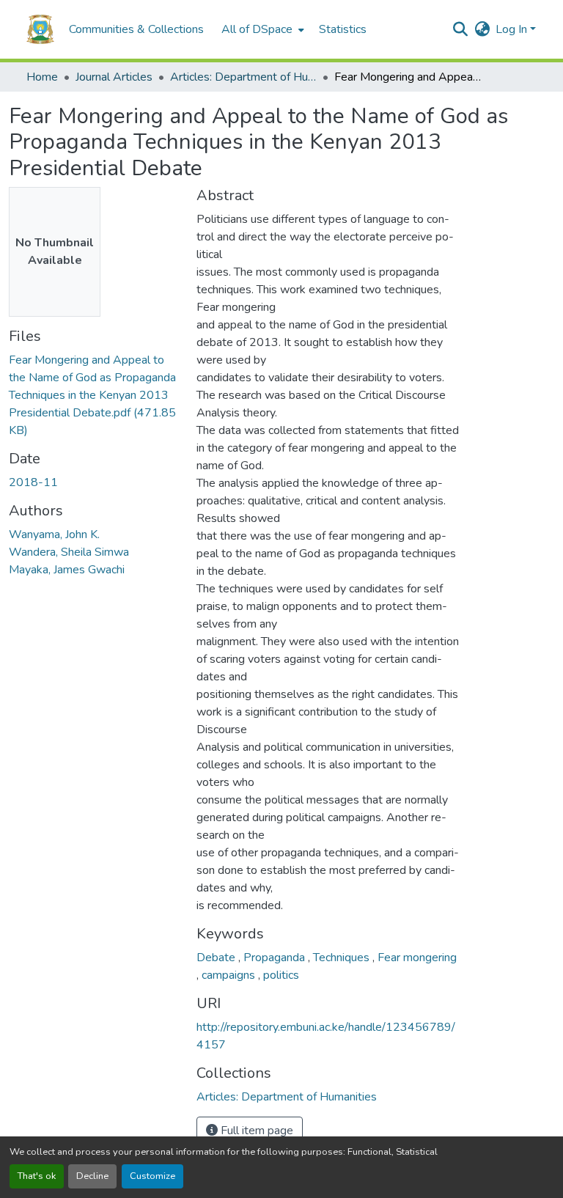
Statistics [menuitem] (343, 29)
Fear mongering (417, 957)
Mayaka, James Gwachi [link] (67, 570)
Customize (152, 1176)
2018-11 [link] (33, 482)
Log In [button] (513, 29)
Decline (92, 1176)
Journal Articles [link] (114, 77)
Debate (217, 957)
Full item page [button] (255, 1130)
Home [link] (42, 77)
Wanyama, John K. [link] (54, 534)
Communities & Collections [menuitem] (136, 29)
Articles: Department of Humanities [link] (243, 77)
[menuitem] (261, 29)
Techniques (342, 957)
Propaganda (275, 957)
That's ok (37, 1176)
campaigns (230, 975)
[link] (94, 395)
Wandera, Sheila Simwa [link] (69, 552)
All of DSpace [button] (256, 29)
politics (281, 975)
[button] (40, 29)
